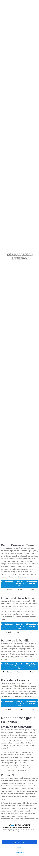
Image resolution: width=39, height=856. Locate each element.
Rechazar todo (19, 852)
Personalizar (19, 847)
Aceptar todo (19, 842)
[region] (19, 838)
